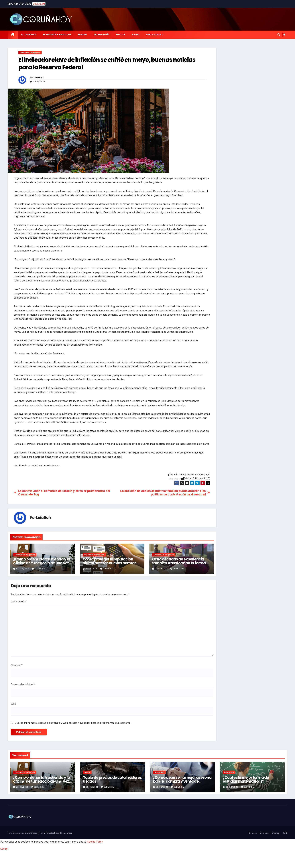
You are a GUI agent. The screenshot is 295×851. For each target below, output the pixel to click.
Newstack (50, 833)
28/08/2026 (22, 787)
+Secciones (154, 34)
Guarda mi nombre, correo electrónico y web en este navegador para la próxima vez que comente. (73, 722)
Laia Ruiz (38, 77)
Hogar (82, 34)
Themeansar (66, 833)
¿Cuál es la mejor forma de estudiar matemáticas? (246, 779)
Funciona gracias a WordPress (23, 833)
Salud (136, 34)
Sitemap (275, 833)
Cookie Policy (95, 841)
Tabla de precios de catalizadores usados (112, 779)
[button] (278, 34)
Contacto (264, 833)
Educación (229, 772)
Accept (4, 848)
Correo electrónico (23, 684)
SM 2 (285, 833)
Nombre (17, 665)
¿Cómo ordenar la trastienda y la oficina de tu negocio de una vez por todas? (41, 563)
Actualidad (28, 34)
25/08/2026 (162, 787)
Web (13, 703)
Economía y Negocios (57, 34)
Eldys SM (40, 569)
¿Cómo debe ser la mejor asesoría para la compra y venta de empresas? (182, 781)
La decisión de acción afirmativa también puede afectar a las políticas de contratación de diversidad (163, 492)
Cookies (253, 833)
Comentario (18, 601)
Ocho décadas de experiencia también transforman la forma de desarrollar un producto (179, 563)
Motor (120, 34)
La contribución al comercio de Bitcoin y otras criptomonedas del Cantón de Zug (64, 492)
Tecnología (101, 34)
